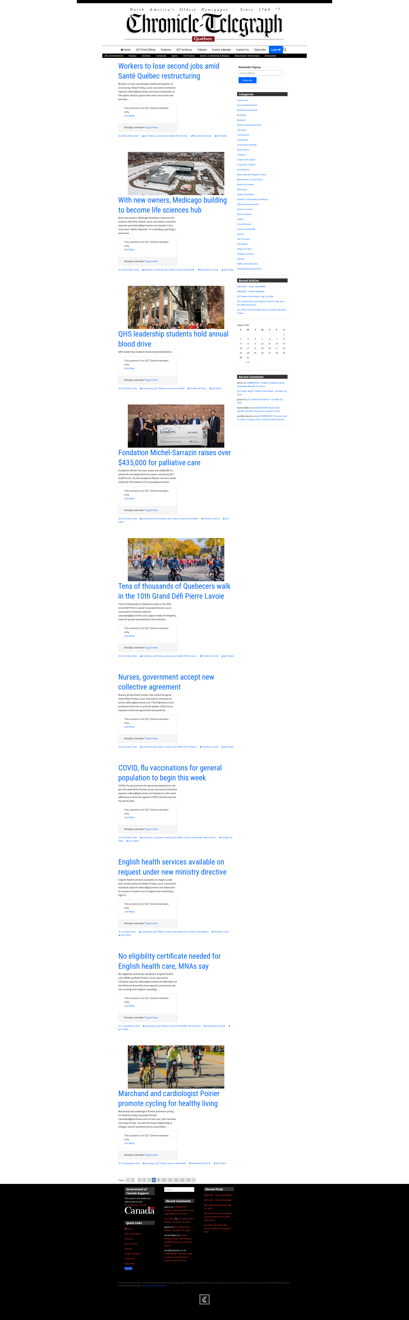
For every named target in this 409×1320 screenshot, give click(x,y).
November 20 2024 (202, 135)
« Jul (247, 362)
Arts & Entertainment (114, 56)
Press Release (160, 518)
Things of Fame (244, 248)
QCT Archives (184, 49)
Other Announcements (248, 204)
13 (182, 1180)
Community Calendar (247, 144)
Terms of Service (147, 1285)
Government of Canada (136, 1205)
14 (188, 1180)
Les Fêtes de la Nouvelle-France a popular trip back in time (217, 1228)
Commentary (243, 134)
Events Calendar (221, 49)
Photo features (244, 214)
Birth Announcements (247, 110)
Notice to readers (245, 184)
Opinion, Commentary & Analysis (215, 56)
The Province (189, 56)
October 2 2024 (221, 931)
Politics (240, 219)
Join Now (129, 115)
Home (127, 49)
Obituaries (242, 189)
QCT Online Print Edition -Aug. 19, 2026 (255, 296)
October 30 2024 (198, 388)
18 (255, 348)
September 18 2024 (215, 1025)
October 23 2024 (210, 655)
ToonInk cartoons (245, 253)
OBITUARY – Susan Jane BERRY (251, 286)
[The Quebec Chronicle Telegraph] (204, 24)
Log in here (152, 127)
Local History (243, 169)
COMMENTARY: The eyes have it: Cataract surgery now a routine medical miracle (178, 1257)
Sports (175, 56)
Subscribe (260, 49)
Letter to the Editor (246, 159)
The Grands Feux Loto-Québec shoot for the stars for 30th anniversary (218, 1216)
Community (161, 56)
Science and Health (165, 135)
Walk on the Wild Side (247, 263)
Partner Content (244, 209)
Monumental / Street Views (247, 56)
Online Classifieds (245, 194)
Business (148, 269)
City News (146, 56)
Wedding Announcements (249, 268)
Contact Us (242, 49)
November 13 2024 (209, 269)
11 (170, 1180)
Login (274, 49)
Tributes (202, 49)
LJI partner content (162, 837)
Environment (270, 56)
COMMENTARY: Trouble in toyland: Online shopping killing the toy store (179, 1210)
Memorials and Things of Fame (251, 174)
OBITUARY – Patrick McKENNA (251, 291)
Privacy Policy (161, 1285)
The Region (203, 931)
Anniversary (242, 100)
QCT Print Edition (146, 49)
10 (164, 1180)
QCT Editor (222, 135)
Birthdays (241, 115)
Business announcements (249, 124)
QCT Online (149, 135)
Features (166, 49)
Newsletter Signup (250, 67)
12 (176, 1180)
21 (277, 348)
